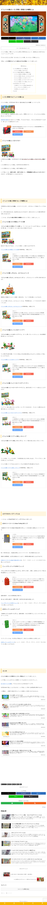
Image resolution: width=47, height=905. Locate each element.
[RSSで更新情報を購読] (35, 803)
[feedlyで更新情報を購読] (12, 803)
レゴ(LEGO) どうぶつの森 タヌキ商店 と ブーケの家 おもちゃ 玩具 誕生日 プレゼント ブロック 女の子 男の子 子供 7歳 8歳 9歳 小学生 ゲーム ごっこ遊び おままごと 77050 (28, 257)
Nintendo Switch (4, 119)
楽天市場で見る (17, 131)
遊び (18, 784)
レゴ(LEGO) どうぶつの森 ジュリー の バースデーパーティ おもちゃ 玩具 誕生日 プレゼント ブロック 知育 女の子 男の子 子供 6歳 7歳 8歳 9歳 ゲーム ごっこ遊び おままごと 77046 (28, 421)
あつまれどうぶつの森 (6, 683)
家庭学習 (9, 784)
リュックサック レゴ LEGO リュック (22, 87)
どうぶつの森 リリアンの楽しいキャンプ (23, 81)
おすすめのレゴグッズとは (19, 83)
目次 (22, 66)
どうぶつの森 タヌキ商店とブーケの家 (23, 74)
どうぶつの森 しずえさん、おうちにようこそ (24, 76)
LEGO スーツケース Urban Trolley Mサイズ (24, 85)
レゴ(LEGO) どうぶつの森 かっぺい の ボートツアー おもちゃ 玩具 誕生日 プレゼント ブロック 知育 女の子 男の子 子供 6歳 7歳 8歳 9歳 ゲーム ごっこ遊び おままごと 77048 (28, 367)
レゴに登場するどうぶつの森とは (21, 68)
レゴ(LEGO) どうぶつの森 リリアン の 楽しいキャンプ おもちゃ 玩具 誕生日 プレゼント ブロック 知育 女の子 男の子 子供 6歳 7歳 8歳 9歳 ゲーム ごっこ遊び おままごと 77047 (28, 476)
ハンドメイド (4, 784)
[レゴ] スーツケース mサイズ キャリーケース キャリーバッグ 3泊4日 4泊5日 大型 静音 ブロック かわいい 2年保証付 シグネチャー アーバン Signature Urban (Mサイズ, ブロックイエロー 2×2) (28, 538)
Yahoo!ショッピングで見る (17, 134)
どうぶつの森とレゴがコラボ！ (21, 70)
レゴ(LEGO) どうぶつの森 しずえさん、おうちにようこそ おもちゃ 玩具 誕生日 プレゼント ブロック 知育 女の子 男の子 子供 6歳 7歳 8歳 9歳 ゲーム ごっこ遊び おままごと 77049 (28, 314)
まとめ (15, 90)
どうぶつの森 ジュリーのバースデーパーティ (24, 79)
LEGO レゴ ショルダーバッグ (21, 89)
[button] (31, 41)
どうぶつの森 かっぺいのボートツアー (23, 77)
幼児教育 (14, 784)
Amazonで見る (28, 131)
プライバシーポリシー (23, 901)
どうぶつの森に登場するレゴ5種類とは (22, 72)
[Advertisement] (23, 187)
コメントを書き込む (23, 889)
